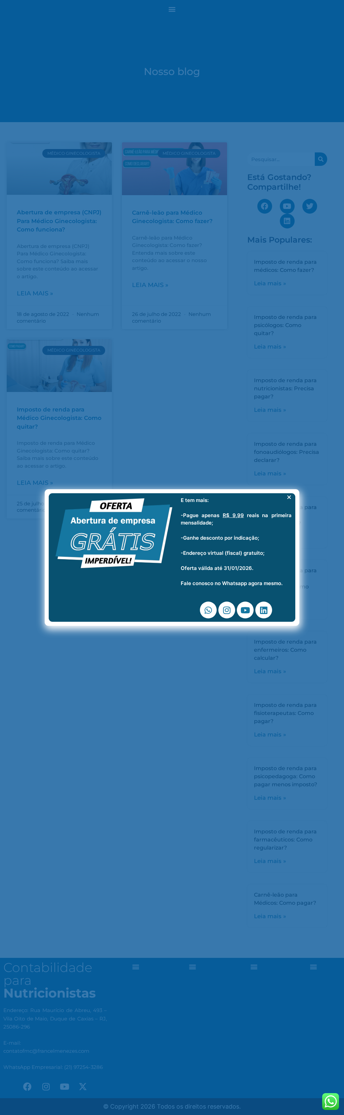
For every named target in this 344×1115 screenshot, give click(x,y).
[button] (289, 497)
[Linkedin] (263, 610)
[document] (172, 557)
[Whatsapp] (208, 610)
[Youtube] (245, 610)
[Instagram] (226, 610)
